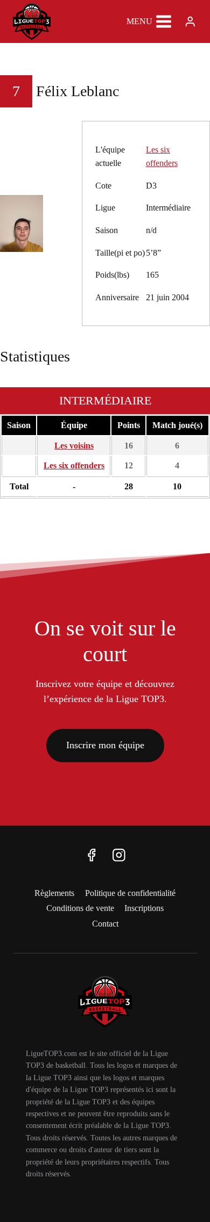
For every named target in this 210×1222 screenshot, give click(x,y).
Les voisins (74, 445)
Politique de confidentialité (130, 893)
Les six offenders (74, 465)
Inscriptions (144, 908)
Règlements (54, 893)
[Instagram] (118, 855)
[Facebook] (91, 855)
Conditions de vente (80, 908)
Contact (105, 923)
